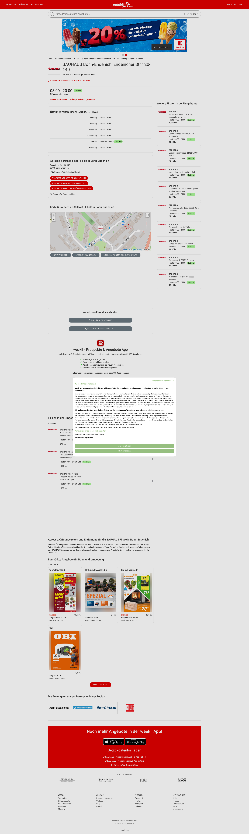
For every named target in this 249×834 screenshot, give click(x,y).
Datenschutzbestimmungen (163, 381)
